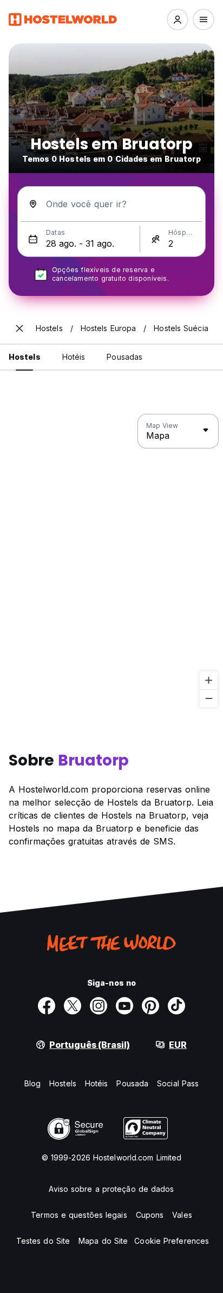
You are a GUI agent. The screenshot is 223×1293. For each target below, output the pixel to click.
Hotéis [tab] (74, 356)
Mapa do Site (103, 1240)
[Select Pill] (177, 19)
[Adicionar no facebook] (46, 1005)
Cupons (150, 1214)
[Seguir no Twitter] (72, 1005)
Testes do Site (43, 1240)
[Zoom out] (209, 698)
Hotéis (96, 1083)
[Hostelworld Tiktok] (176, 1005)
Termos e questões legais (79, 1214)
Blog (32, 1083)
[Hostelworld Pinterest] (150, 1005)
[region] (111, 561)
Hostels (62, 1083)
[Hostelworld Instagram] (98, 1005)
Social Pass (178, 1083)
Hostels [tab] (25, 356)
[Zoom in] (209, 680)
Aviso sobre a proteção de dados (111, 1188)
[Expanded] (19, 328)
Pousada (132, 1083)
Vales (182, 1214)
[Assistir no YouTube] (124, 1005)
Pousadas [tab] (124, 356)
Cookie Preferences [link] (171, 1240)
